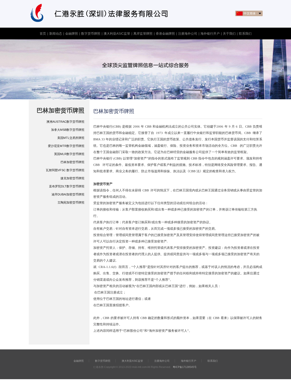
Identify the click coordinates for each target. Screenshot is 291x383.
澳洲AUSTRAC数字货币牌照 (65, 121)
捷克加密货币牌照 (72, 178)
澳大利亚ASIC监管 (117, 33)
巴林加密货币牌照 (72, 162)
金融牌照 (71, 33)
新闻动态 (55, 33)
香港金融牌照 (165, 33)
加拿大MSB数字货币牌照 (67, 129)
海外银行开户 (210, 33)
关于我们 (229, 33)
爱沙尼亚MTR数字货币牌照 (66, 146)
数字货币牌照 (90, 33)
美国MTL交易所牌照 (70, 138)
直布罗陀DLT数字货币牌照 (66, 186)
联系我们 (245, 33)
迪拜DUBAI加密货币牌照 (68, 194)
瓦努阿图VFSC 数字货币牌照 (65, 170)
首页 (43, 33)
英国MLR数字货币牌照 (69, 154)
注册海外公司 (187, 33)
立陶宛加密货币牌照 (71, 202)
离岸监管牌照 (143, 33)
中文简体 (250, 13)
